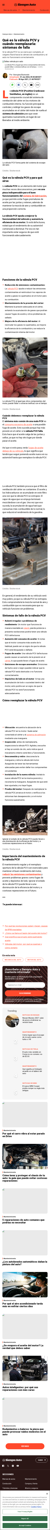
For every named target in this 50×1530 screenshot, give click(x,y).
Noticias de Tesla (30, 1049)
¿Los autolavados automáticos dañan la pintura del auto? (24, 1263)
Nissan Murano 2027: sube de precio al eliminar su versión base (33, 1020)
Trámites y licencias (9, 1488)
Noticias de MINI (29, 1083)
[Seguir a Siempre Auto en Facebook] (3, 1465)
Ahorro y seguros (31, 1488)
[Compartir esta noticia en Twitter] (25, 84)
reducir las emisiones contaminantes (21, 874)
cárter (7, 660)
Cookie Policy (36, 1507)
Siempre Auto (7, 34)
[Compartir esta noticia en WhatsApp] (12, 84)
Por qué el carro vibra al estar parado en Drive (23, 1135)
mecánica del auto (13, 960)
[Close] (47, 1493)
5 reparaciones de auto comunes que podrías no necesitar (23, 1221)
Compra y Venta (31, 1484)
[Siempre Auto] (25, 5)
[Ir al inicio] (12, 1460)
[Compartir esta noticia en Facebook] (18, 84)
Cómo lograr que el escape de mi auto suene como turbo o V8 (33, 1037)
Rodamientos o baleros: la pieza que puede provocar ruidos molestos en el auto (24, 1432)
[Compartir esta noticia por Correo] (31, 84)
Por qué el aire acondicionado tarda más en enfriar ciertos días (22, 1305)
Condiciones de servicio (33, 1001)
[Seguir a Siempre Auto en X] (8, 1465)
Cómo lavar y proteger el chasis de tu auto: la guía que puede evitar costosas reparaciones (24, 1178)
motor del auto (34, 960)
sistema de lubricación (34, 196)
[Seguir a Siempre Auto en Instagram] (12, 1465)
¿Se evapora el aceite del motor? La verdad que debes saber (22, 1347)
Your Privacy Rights (25, 1511)
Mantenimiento (29, 10)
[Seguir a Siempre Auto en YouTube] (17, 1465)
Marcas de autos (10, 10)
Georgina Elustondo (21, 75)
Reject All (25, 1518)
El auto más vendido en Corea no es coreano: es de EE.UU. (32, 1054)
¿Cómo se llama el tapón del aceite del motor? (26, 933)
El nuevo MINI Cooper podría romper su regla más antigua (33, 1088)
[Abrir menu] (3, 4)
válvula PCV (13, 288)
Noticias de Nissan (30, 1015)
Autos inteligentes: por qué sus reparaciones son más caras (20, 1388)
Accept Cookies (25, 1525)
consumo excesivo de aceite (18, 424)
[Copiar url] (37, 84)
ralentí (26, 628)
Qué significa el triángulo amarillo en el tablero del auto (32, 1071)
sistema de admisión (36, 734)
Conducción (6, 1484)
